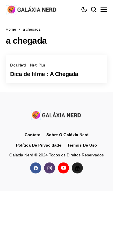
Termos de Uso (82, 145)
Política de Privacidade (38, 145)
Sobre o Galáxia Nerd (67, 134)
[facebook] (35, 167)
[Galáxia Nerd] (32, 9)
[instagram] (49, 167)
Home (11, 29)
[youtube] (63, 167)
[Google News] (77, 167)
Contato (33, 134)
